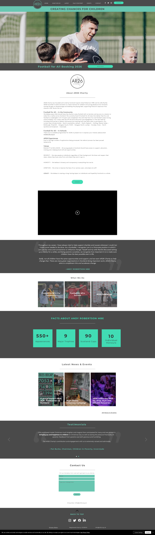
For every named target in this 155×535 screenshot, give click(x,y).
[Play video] (77, 213)
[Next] (146, 35)
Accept (148, 532)
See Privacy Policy (85, 532)
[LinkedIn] (84, 520)
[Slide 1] (74, 59)
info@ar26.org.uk (49, 134)
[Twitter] (108, 3)
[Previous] (9, 35)
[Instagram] (111, 3)
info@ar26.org (80, 503)
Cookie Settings (139, 532)
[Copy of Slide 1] (77, 59)
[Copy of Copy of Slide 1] (80, 59)
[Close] (153, 532)
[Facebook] (105, 3)
